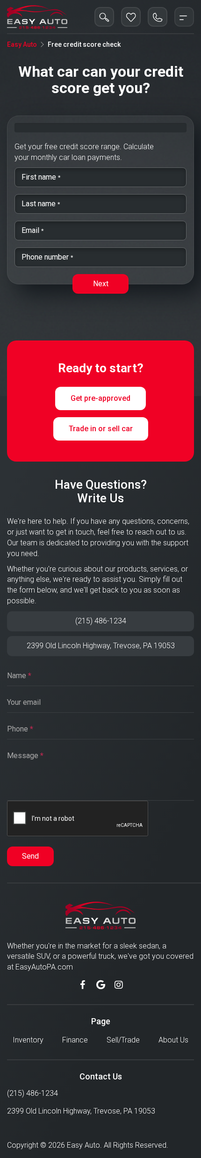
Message (25, 755)
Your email (24, 702)
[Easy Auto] (37, 17)
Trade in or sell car (101, 428)
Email (31, 228)
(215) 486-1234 (100, 620)
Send (30, 856)
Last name (39, 201)
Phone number (46, 255)
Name (19, 675)
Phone (20, 728)
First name (40, 175)
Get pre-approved (100, 398)
